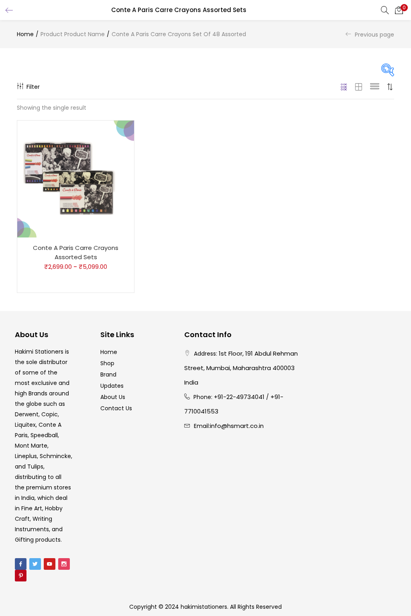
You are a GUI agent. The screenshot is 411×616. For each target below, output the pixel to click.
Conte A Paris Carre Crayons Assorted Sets (75, 252)
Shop (107, 363)
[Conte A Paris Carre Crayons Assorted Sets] (75, 179)
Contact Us (116, 408)
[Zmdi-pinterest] (20, 575)
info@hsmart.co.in (237, 426)
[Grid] (344, 87)
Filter (33, 87)
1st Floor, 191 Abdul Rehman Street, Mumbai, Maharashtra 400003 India (241, 368)
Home (25, 34)
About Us (112, 397)
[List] (374, 87)
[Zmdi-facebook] (20, 564)
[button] (399, 10)
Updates (112, 386)
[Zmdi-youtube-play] (49, 564)
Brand (108, 374)
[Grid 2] (359, 87)
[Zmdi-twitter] (35, 564)
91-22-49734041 (241, 397)
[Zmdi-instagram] (64, 564)
